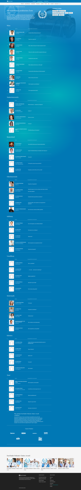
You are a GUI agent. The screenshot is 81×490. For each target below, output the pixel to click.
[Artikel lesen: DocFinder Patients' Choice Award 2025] (15, 463)
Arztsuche (34, 1)
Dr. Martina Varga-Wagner (20, 64)
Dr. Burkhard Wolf (18, 269)
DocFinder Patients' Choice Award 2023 (49, 469)
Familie (46, 3)
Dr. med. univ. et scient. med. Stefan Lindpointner (20, 321)
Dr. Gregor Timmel (19, 51)
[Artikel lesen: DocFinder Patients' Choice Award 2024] (32, 463)
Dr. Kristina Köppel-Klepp (19, 302)
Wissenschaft (57, 3)
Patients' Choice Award (63, 468)
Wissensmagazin (39, 1)
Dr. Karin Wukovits (18, 143)
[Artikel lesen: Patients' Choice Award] (66, 463)
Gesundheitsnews (27, 3)
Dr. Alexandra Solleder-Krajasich (20, 156)
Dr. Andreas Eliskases (18, 394)
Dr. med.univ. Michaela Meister (20, 116)
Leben (49, 3)
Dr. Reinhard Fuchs (18, 407)
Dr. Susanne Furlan (18, 275)
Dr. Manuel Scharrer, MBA (20, 32)
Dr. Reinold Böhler (18, 288)
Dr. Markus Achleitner (18, 262)
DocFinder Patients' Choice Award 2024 (31, 469)
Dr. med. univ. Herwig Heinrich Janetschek (21, 83)
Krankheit (42, 3)
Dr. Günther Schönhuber (19, 183)
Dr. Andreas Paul (18, 169)
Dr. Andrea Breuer (18, 361)
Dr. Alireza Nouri (18, 110)
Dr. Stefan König (18, 229)
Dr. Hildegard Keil (18, 308)
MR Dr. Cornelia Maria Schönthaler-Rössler (21, 382)
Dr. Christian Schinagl (18, 388)
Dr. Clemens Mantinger (19, 248)
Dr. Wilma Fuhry (18, 89)
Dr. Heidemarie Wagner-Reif (20, 367)
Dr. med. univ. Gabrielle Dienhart (20, 242)
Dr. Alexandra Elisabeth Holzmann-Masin (21, 129)
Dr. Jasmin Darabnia (19, 57)
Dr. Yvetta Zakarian (19, 70)
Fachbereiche (33, 3)
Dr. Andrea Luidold (18, 315)
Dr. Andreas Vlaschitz (18, 162)
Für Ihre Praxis (46, 1)
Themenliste (38, 3)
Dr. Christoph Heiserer (19, 196)
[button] (60, 3)
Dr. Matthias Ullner (18, 202)
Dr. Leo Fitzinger (18, 38)
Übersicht (22, 3)
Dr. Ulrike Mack (17, 235)
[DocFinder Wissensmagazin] (9, 1)
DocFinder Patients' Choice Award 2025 (14, 469)
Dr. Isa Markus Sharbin (19, 189)
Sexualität (52, 3)
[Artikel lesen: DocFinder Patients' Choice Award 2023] (49, 463)
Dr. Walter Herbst (18, 348)
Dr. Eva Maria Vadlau (18, 342)
